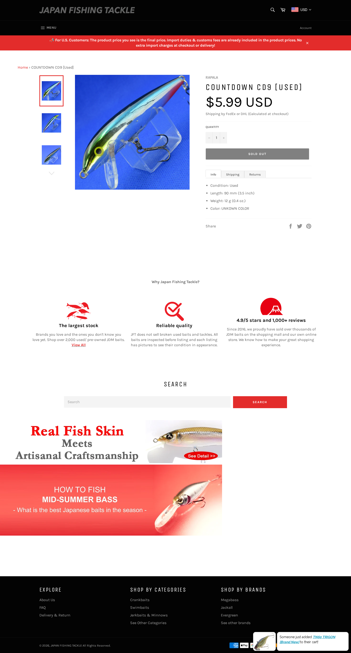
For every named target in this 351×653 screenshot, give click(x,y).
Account (306, 28)
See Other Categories (148, 622)
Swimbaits (139, 607)
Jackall (227, 607)
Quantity (212, 127)
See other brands (235, 622)
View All (79, 345)
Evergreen (229, 615)
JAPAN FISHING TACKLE (66, 645)
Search (260, 402)
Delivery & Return (54, 615)
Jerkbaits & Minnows (149, 615)
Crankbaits (139, 600)
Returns (255, 174)
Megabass (230, 600)
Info (213, 174)
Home (23, 67)
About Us (47, 600)
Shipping (232, 174)
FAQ (42, 607)
